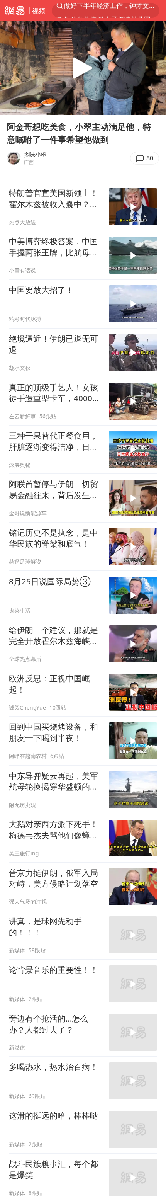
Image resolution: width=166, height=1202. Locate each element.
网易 (14, 10)
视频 (38, 10)
